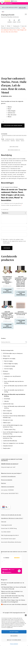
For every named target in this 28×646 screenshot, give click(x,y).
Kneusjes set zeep (8, 420)
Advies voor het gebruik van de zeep (11, 515)
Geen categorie (7, 410)
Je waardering (5, 209)
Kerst (5, 379)
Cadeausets (6, 374)
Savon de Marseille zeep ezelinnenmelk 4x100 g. (14, 407)
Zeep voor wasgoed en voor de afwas (13, 443)
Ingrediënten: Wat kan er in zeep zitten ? (12, 518)
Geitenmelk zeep (7, 413)
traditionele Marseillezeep (10, 440)
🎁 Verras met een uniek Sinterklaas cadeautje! (14, 604)
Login (14, 21)
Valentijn (6, 401)
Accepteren (14, 632)
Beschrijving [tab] (14, 146)
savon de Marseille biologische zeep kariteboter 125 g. (12, 426)
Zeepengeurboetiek (7, 15)
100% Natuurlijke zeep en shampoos (13, 353)
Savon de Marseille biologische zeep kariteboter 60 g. (13, 433)
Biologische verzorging (9, 358)
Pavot (22, 140)
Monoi (17, 140)
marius (13, 140)
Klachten (3, 483)
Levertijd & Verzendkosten (8, 476)
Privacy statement (14, 643)
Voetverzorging (8, 368)
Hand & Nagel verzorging (10, 363)
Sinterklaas (7, 398)
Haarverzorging (8, 361)
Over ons (3, 521)
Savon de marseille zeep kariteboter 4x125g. (14, 391)
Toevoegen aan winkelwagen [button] (7, 291)
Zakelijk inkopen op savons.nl (9, 464)
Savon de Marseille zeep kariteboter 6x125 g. (14, 136)
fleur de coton (9, 139)
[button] (26, 615)
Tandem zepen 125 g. (9, 429)
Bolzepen (5, 371)
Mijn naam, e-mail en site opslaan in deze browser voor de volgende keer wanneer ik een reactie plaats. (14, 241)
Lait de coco (5, 140)
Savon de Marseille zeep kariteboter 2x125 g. (14, 382)
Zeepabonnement (8, 446)
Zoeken (26, 342)
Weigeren (14, 636)
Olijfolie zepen (6, 422)
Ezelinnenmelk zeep (8, 404)
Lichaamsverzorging (9, 366)
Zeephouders (6, 448)
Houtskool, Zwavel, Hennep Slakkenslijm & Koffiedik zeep (14, 416)
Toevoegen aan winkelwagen (12, 125)
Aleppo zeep (6, 356)
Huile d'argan (20, 139)
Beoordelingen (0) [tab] (14, 150)
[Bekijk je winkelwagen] (18, 21)
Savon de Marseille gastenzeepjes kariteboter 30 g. (12, 437)
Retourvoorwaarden (6, 480)
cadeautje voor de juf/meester (12, 376)
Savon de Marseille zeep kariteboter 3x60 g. (15, 386)
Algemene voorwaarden (7, 486)
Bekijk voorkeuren (14, 640)
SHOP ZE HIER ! (22, 7)
